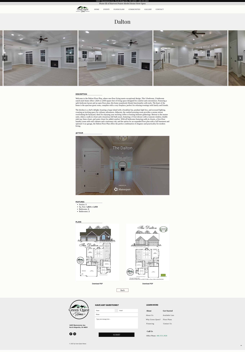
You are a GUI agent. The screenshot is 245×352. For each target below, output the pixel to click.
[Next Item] (240, 58)
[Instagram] (74, 333)
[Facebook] (70, 333)
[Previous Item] (4, 58)
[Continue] (241, 345)
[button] (134, 9)
